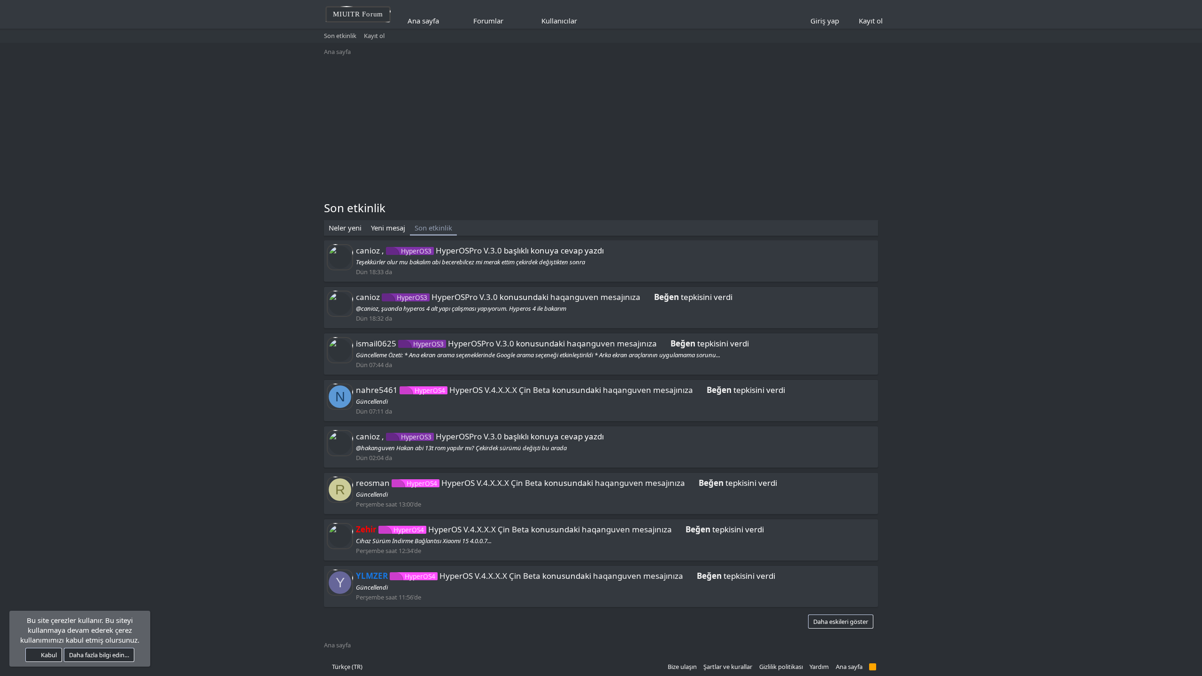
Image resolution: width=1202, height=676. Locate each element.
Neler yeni (345, 227)
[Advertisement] (601, 129)
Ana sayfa (423, 20)
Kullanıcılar (559, 20)
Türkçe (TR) (346, 666)
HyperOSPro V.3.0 (451, 250)
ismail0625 (376, 343)
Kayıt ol (374, 35)
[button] (509, 21)
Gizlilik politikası (781, 666)
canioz (368, 250)
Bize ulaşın (682, 666)
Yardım (819, 666)
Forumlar (488, 20)
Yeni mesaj (388, 227)
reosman (373, 482)
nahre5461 (377, 389)
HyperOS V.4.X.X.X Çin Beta (482, 389)
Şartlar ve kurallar (727, 666)
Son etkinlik (340, 35)
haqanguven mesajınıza (595, 297)
